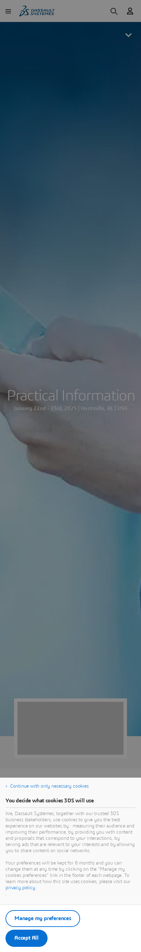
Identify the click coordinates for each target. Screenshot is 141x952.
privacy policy (20, 887)
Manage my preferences (42, 918)
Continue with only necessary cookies (49, 786)
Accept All (26, 938)
